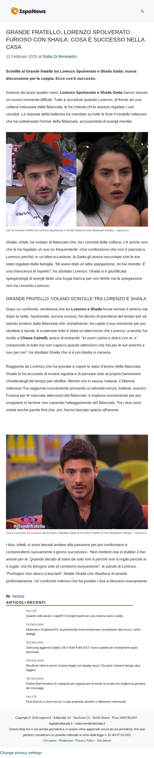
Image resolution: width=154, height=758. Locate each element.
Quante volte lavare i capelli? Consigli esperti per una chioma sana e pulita (74, 616)
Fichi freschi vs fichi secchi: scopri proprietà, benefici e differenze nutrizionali (76, 701)
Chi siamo (49, 740)
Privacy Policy (85, 740)
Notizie (18, 596)
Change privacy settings (21, 753)
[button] (142, 11)
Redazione (66, 740)
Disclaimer (104, 740)
